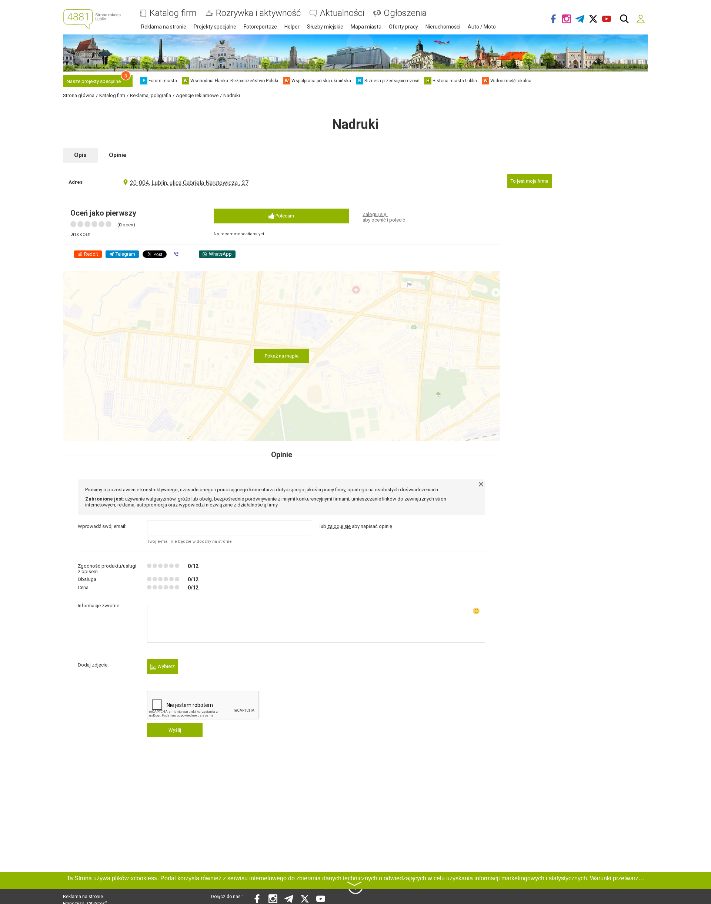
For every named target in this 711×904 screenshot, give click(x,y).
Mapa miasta (366, 27)
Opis (80, 155)
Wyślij (174, 730)
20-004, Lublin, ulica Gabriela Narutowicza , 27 (189, 182)
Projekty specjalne (215, 27)
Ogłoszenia (405, 13)
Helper (292, 27)
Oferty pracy (403, 27)
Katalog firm (173, 13)
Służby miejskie (325, 27)
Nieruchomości (442, 27)
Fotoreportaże (260, 27)
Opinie (118, 155)
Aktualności (342, 13)
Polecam (284, 216)
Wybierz (165, 666)
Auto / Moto (482, 27)
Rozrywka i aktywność (258, 13)
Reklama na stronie (163, 27)
